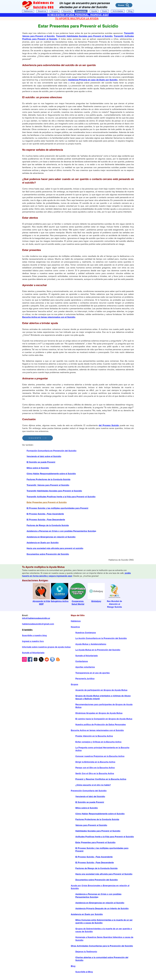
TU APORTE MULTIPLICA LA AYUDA (77, 18)
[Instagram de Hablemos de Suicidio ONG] (24, 659)
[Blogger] (58, 659)
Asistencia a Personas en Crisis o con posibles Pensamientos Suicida (61, 531)
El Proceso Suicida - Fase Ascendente (45, 514)
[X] (41, 659)
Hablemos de (43, 3)
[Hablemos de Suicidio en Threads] (35, 659)
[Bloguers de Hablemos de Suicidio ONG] (52, 659)
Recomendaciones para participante (93, 704)
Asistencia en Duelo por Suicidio (43, 542)
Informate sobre (30, 647)
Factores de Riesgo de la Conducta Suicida (48, 525)
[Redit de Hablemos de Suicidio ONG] (46, 659)
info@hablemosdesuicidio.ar (36, 618)
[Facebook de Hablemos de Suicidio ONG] (30, 659)
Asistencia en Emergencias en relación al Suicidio (51, 537)
